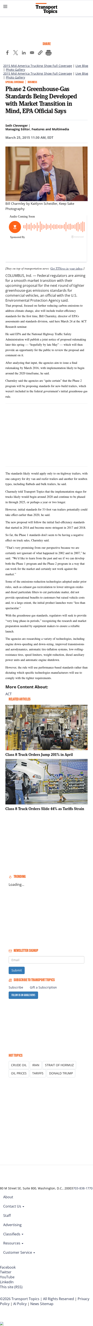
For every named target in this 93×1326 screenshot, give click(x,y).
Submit (16, 970)
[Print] (48, 53)
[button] (40, 53)
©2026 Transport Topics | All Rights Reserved (37, 1298)
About (8, 1197)
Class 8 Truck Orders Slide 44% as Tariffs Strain (44, 808)
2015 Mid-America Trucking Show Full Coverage (37, 66)
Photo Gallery (15, 70)
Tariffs (37, 1073)
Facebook (8, 1267)
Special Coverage (14, 82)
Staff (7, 1215)
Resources (12, 1243)
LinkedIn (7, 1282)
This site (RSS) (11, 1287)
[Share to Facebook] (7, 53)
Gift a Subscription (43, 987)
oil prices (19, 1073)
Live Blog (81, 66)
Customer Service (18, 1252)
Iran (35, 1065)
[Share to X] (15, 53)
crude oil (19, 1065)
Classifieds (12, 1234)
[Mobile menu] (5, 6)
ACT (8, 694)
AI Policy (20, 1303)
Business (32, 82)
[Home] (46, 8)
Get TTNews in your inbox (66, 268)
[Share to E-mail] (32, 53)
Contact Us (12, 1206)
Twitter (5, 1272)
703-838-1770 (83, 1188)
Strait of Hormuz (59, 1065)
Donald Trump (61, 1073)
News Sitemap (41, 1303)
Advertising (12, 1224)
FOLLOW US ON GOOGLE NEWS (23, 995)
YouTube (7, 1277)
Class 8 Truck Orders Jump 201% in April (39, 754)
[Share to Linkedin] (24, 53)
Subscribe (16, 987)
